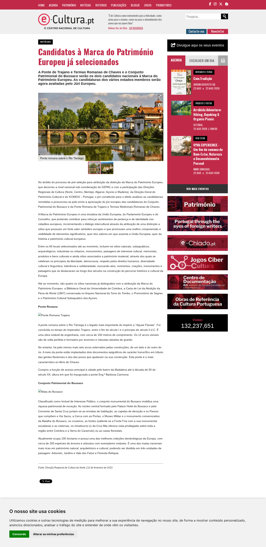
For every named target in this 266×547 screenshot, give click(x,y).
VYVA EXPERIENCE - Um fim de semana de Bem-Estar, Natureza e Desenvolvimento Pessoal (208, 154)
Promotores (164, 5)
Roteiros (101, 5)
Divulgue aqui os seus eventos (200, 45)
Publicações (118, 5)
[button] (160, 96)
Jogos (147, 5)
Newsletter (217, 31)
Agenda (53, 5)
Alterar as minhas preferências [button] (53, 534)
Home (41, 5)
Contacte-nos (196, 31)
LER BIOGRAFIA (136, 28)
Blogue (135, 5)
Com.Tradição (202, 78)
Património (69, 5)
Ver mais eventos (197, 189)
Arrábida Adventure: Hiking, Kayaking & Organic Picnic (207, 114)
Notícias (85, 5)
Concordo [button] (19, 534)
